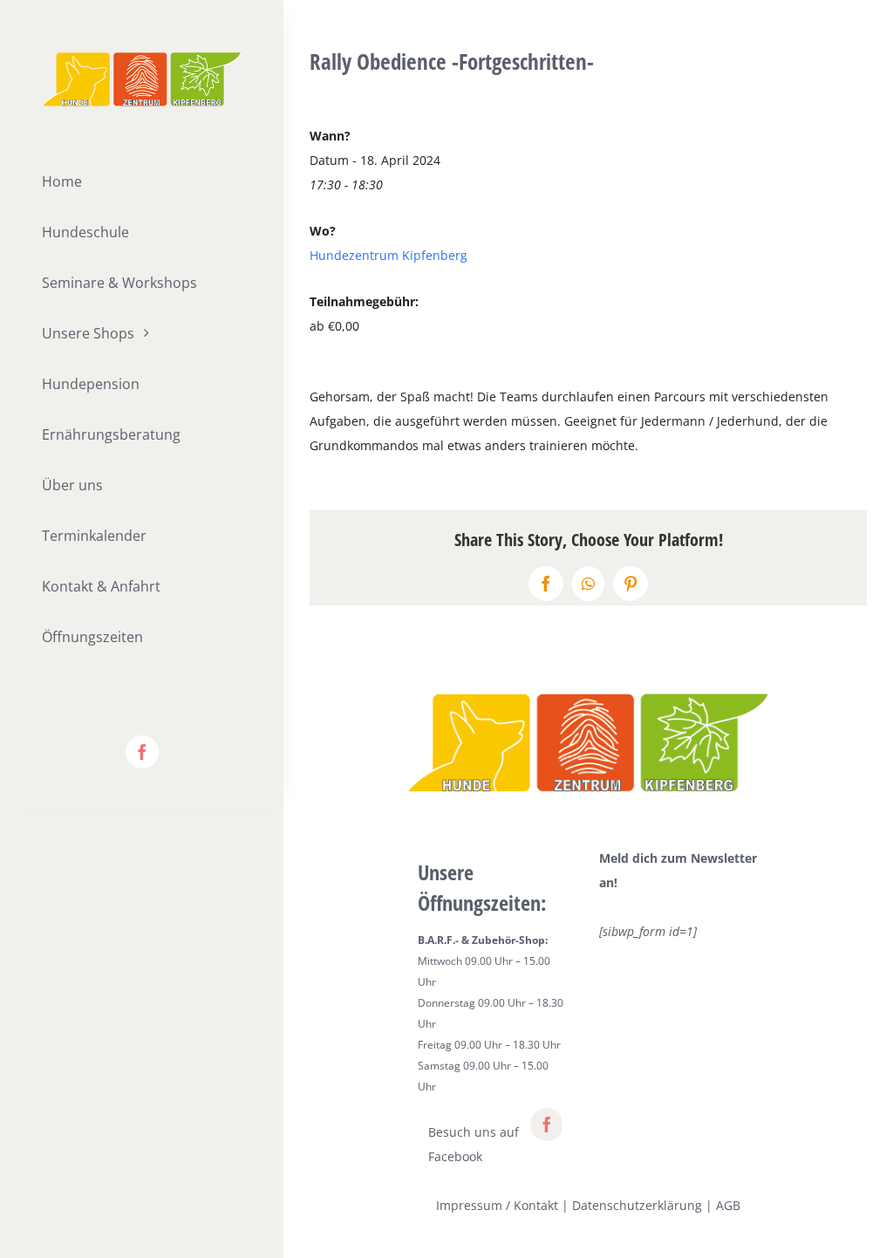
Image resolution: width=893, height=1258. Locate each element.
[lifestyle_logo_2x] (142, 58)
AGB (728, 1205)
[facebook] (142, 752)
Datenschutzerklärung (637, 1205)
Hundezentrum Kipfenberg (388, 255)
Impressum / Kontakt (497, 1205)
